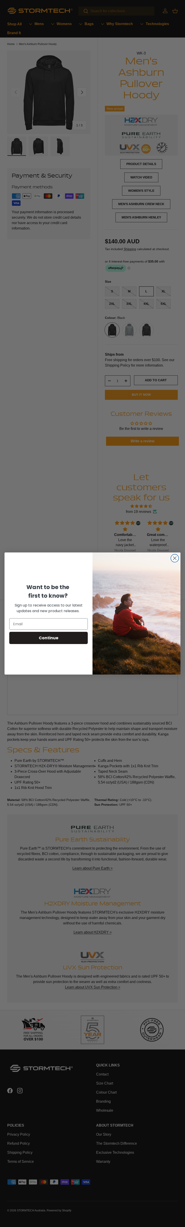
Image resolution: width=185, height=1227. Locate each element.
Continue (48, 638)
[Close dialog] (175, 558)
